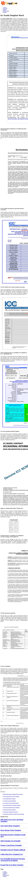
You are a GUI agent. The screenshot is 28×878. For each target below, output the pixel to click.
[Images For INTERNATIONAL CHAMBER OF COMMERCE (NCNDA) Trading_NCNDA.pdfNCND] (14, 526)
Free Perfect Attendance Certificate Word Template (13, 814)
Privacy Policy (6, 875)
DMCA (4, 874)
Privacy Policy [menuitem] (6, 11)
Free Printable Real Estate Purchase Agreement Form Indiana (13, 859)
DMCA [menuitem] (4, 9)
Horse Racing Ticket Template (11, 830)
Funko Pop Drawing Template (9, 809)
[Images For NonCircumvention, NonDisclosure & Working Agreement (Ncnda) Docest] (14, 80)
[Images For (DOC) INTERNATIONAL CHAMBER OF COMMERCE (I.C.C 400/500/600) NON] (14, 323)
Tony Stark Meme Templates (10, 826)
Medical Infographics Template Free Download (13, 794)
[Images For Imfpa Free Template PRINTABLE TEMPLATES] (14, 473)
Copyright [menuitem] (5, 8)
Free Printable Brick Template (9, 798)
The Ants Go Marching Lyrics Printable (11, 807)
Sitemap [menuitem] (4, 12)
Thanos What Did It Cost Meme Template (11, 805)
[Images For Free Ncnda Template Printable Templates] (14, 396)
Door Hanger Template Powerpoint (10, 811)
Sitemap (4, 876)
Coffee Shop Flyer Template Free (12, 854)
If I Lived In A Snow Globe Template (11, 803)
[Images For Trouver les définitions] (14, 643)
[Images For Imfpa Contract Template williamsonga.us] (14, 699)
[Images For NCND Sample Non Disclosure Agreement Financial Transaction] (14, 173)
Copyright (5, 872)
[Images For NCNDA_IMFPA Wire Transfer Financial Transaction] (14, 252)
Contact (4, 871)
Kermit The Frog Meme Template (12, 865)
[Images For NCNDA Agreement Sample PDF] (14, 578)
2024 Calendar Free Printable (11, 841)
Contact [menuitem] (4, 7)
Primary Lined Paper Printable (11, 845)
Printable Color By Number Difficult (13, 850)
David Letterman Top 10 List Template (11, 796)
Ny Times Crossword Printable (9, 800)
